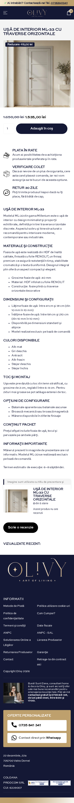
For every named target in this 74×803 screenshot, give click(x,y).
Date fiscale (44, 625)
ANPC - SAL (45, 633)
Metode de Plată (13, 606)
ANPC (7, 633)
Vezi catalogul (5, 13)
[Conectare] (61, 13)
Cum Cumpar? (46, 613)
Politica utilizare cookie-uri (53, 606)
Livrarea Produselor (49, 640)
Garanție (42, 652)
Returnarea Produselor (17, 652)
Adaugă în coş (41, 128)
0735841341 (59, 3)
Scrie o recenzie (20, 527)
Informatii (13, 599)
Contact (8, 659)
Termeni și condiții (14, 625)
